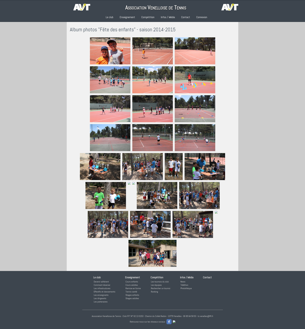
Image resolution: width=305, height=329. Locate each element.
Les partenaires (101, 301)
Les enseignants (101, 295)
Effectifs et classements (104, 291)
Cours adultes (131, 285)
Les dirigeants (100, 298)
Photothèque (186, 288)
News (182, 281)
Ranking (154, 291)
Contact (185, 17)
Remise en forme (133, 288)
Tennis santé (131, 291)
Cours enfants (131, 281)
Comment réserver (102, 285)
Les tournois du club (160, 281)
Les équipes (156, 285)
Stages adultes (132, 298)
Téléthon (184, 285)
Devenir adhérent (101, 281)
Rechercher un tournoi (160, 288)
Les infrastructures (102, 288)
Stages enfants (132, 295)
